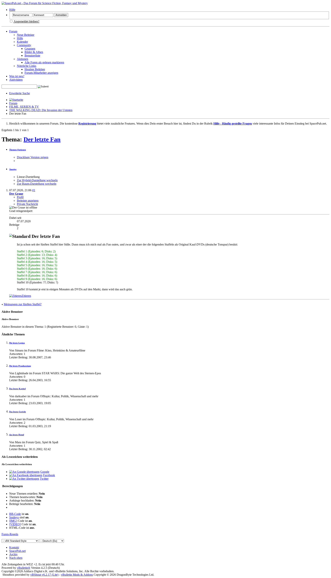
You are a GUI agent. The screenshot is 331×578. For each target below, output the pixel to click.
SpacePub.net (17, 551)
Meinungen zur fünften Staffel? (23, 304)
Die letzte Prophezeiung (20, 366)
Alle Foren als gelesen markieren (44, 62)
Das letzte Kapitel (17, 389)
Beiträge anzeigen (28, 200)
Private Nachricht (27, 204)
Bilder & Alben (34, 52)
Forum (13, 31)
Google (44, 471)
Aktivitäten (16, 79)
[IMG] (13, 520)
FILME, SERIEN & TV (24, 106)
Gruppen (30, 48)
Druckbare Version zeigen (32, 157)
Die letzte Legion (17, 343)
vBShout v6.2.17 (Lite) (44, 574)
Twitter (44, 478)
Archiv (13, 554)
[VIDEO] (15, 524)
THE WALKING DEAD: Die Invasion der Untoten (40, 110)
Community (24, 45)
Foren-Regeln (10, 534)
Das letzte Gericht (17, 412)
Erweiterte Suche (19, 93)
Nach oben (15, 557)
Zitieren (26, 295)
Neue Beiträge (25, 34)
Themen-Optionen (17, 150)
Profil (20, 197)
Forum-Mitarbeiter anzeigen (41, 72)
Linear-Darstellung (28, 176)
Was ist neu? (16, 76)
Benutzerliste (32, 55)
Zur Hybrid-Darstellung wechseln (37, 180)
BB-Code (15, 514)
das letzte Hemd (16, 435)
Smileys (14, 517)
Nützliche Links (26, 65)
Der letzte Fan (42, 139)
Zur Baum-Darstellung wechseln (36, 183)
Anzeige (12, 169)
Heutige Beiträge (35, 69)
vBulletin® (23, 567)
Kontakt (14, 547)
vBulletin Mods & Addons (77, 574)
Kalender (22, 41)
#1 (33, 190)
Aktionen (22, 59)
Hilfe (12, 9)
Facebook (49, 475)
